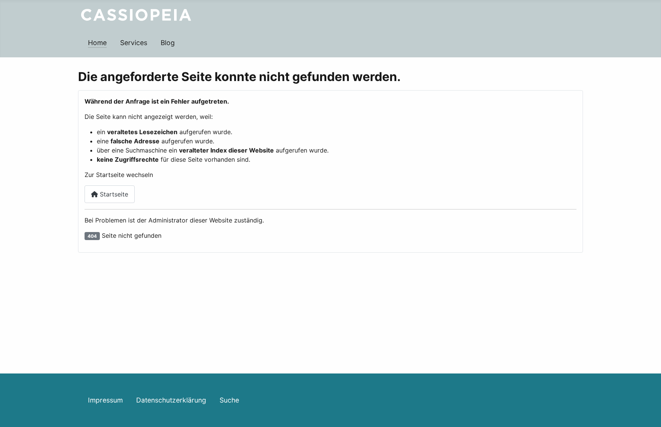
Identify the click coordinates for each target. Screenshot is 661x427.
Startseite (113, 194)
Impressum (105, 400)
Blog (168, 43)
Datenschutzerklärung (171, 400)
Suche (229, 400)
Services (133, 43)
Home (97, 43)
